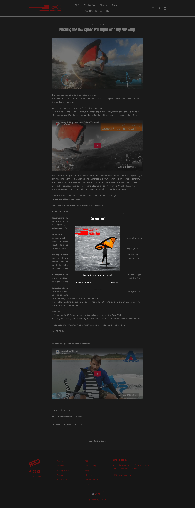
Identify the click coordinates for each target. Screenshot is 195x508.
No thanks (97, 289)
